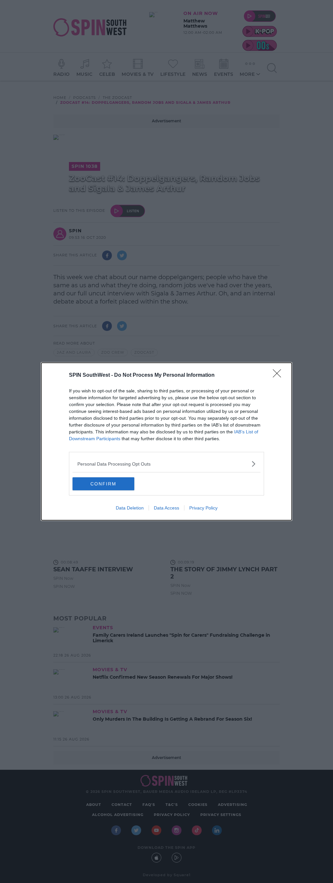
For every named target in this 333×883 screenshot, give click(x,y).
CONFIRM (103, 483)
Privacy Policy (203, 507)
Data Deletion (130, 507)
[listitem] (166, 463)
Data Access (166, 507)
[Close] (279, 375)
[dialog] (166, 441)
